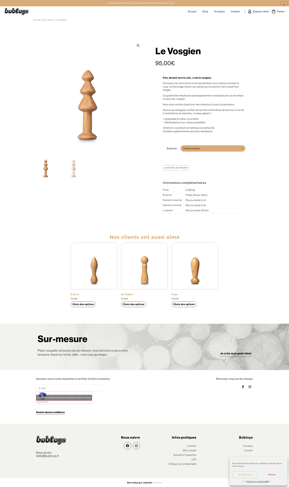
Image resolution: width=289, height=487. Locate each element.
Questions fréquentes (184, 454)
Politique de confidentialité (257, 481)
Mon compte (189, 450)
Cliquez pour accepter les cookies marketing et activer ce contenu (64, 397)
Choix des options (83, 304)
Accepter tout (245, 474)
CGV (193, 459)
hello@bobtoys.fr (47, 456)
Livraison (191, 445)
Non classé (48, 19)
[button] (138, 45)
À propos (219, 11)
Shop (205, 11)
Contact (235, 11)
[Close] (284, 3)
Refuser (272, 474)
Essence (172, 148)
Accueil (192, 11)
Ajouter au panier (176, 168)
